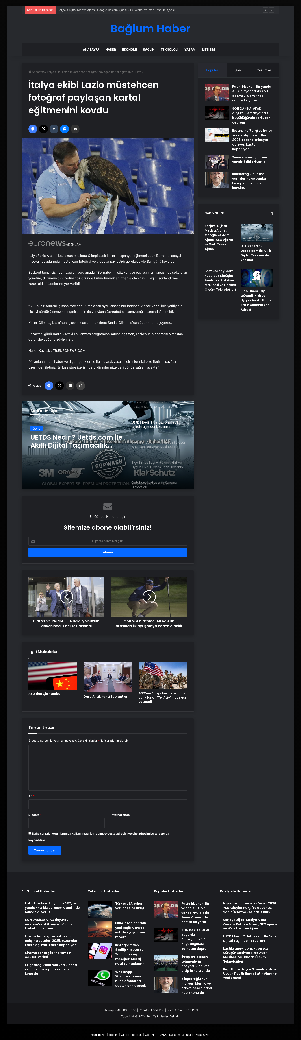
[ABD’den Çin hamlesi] (52, 676)
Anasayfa (91, 49)
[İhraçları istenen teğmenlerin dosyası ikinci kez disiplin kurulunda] (166, 963)
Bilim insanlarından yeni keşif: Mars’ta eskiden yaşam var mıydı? (130, 930)
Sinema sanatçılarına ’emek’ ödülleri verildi (249, 159)
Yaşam (190, 49)
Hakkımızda (98, 1034)
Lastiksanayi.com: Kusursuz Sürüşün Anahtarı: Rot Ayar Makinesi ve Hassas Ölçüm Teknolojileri (76, 444)
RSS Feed (129, 1010)
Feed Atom (174, 1010)
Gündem (39, 429)
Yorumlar (264, 70)
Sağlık (148, 49)
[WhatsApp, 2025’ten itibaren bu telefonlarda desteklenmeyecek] (100, 978)
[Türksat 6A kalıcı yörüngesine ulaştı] (100, 909)
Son (238, 70)
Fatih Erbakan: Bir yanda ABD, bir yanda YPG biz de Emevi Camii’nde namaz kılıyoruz (251, 93)
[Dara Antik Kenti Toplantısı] (108, 677)
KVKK (163, 1034)
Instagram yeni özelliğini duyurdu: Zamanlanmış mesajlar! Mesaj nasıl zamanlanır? (130, 954)
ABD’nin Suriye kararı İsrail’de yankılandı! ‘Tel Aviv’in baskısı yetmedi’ (162, 697)
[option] (108, 445)
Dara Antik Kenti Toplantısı (105, 696)
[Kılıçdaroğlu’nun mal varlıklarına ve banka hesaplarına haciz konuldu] (217, 180)
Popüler (212, 70)
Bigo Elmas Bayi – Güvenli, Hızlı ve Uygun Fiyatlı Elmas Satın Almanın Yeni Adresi (256, 300)
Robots (144, 1010)
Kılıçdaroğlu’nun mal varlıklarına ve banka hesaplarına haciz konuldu (249, 181)
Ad (31, 796)
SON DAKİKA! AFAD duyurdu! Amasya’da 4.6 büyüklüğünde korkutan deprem (251, 115)
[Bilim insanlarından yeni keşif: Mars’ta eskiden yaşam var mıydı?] (100, 929)
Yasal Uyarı (202, 1034)
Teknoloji (169, 49)
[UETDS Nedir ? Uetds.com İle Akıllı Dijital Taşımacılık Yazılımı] (257, 233)
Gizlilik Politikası (131, 1034)
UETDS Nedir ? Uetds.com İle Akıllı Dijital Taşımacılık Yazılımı (256, 253)
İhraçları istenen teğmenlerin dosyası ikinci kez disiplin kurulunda (195, 964)
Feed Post (191, 1010)
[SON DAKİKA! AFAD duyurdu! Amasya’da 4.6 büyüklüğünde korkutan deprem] (217, 113)
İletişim (208, 49)
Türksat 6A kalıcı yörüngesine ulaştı (130, 905)
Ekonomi (129, 49)
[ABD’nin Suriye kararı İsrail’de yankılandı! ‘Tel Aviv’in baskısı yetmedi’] (163, 675)
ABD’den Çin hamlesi (44, 693)
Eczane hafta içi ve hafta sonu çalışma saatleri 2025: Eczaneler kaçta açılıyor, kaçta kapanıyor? (252, 139)
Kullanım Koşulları (181, 1034)
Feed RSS (157, 1010)
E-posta (35, 815)
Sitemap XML (112, 1010)
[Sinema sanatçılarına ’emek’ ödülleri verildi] (217, 162)
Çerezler (151, 1034)
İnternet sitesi (120, 815)
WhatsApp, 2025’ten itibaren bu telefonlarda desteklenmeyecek (130, 979)
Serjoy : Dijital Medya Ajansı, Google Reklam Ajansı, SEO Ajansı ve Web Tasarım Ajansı (219, 237)
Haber (111, 49)
